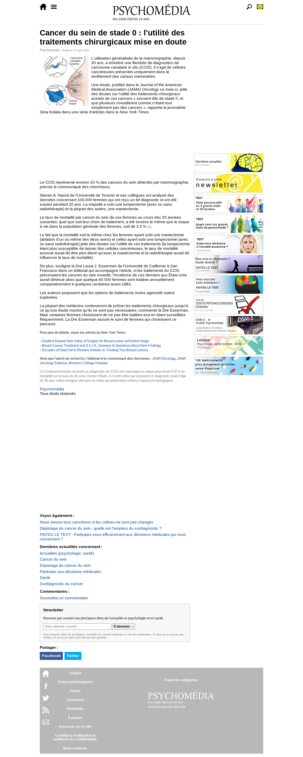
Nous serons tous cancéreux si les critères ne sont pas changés (96, 522)
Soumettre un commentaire (64, 598)
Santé (45, 577)
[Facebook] (45, 688)
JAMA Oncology (163, 358)
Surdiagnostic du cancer (61, 584)
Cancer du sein (53, 559)
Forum (75, 691)
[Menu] (55, 9)
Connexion (75, 700)
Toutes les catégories (180, 680)
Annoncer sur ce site (75, 726)
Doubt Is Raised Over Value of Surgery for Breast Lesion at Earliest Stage (95, 341)
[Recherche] (247, 9)
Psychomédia (50, 50)
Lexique (75, 673)
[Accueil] (45, 9)
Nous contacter (75, 748)
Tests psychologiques (75, 682)
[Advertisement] (115, 147)
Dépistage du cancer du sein (65, 565)
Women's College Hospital (87, 363)
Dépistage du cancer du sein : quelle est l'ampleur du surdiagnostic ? (101, 528)
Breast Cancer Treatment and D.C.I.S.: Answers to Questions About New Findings (101, 345)
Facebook (51, 656)
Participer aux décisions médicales (70, 571)
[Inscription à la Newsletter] (258, 9)
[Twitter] (45, 700)
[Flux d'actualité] (45, 712)
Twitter (73, 656)
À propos (75, 717)
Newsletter (75, 708)
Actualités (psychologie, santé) (67, 553)
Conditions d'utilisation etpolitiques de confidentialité (75, 737)
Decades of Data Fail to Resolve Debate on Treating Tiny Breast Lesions (95, 350)
